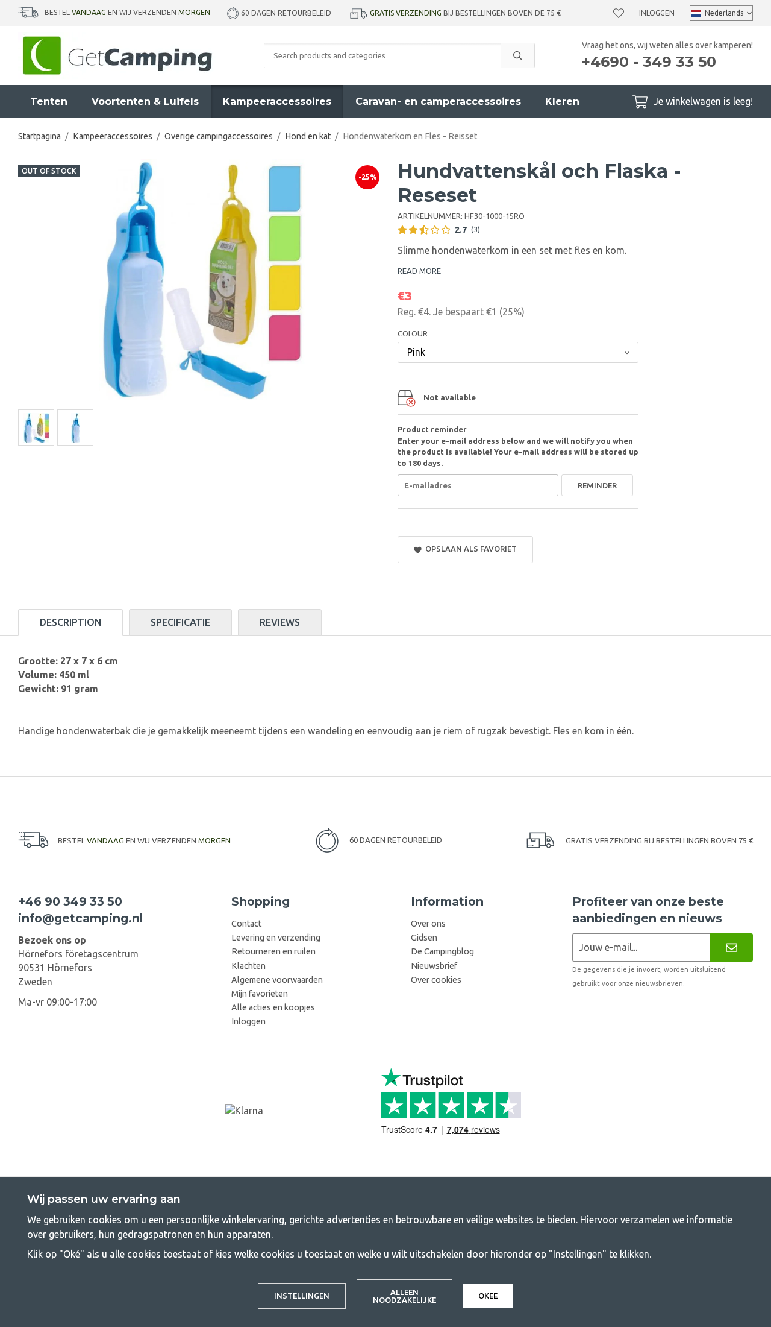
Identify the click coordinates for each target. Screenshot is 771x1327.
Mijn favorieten (259, 993)
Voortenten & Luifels (145, 101)
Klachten (248, 966)
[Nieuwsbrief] (731, 947)
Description (70, 622)
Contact (246, 923)
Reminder (597, 485)
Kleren (562, 101)
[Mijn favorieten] (618, 13)
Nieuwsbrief (434, 966)
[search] (517, 55)
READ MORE (419, 270)
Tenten (48, 101)
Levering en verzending (275, 937)
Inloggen (657, 13)
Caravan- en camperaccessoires (438, 101)
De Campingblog (442, 951)
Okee (488, 1295)
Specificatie (180, 622)
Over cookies (436, 980)
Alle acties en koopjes (273, 1007)
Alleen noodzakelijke (404, 1296)
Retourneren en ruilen (273, 951)
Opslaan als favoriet (469, 548)
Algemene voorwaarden (277, 980)
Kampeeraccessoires (277, 101)
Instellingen (301, 1295)
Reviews (280, 622)
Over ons (428, 923)
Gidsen (424, 937)
